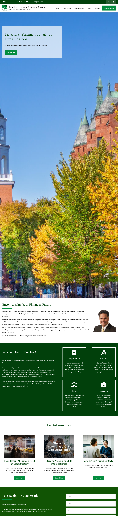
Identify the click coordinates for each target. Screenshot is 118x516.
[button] (57, 8)
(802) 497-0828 (38, 2)
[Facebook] (113, 2)
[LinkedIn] (108, 2)
